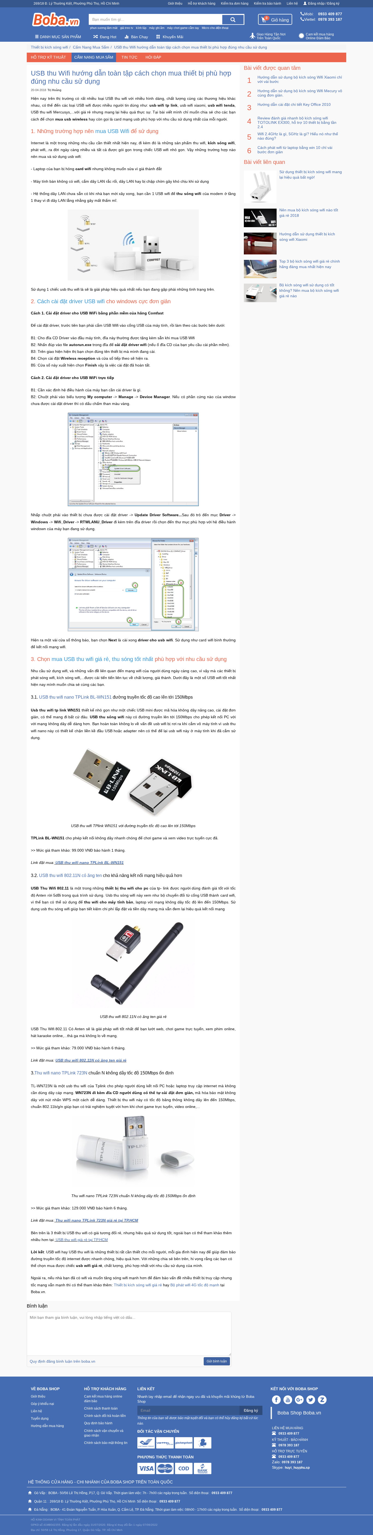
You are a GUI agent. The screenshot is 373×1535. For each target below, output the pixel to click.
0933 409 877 (330, 14)
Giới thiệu (175, 3)
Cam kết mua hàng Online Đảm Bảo (320, 36)
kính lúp (141, 27)
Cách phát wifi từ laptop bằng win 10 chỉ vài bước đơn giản (294, 149)
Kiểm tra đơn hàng (234, 3)
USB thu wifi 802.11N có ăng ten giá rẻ (90, 1060)
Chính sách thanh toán (101, 1408)
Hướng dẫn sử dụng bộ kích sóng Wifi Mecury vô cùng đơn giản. (299, 93)
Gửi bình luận (217, 1361)
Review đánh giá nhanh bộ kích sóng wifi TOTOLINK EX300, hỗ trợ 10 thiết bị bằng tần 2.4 (296, 122)
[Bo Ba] (56, 19)
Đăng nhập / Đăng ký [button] (323, 3)
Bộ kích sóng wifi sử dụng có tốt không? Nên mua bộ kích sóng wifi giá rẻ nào (309, 290)
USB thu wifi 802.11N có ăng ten (70, 875)
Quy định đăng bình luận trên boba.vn (62, 1361)
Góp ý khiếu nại (42, 1404)
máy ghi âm (156, 27)
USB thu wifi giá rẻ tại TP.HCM (82, 1239)
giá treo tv (126, 27)
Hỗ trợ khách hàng (201, 3)
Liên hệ (292, 3)
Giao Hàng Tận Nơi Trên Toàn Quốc (271, 36)
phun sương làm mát (103, 27)
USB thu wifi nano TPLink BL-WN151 (75, 697)
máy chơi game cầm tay (183, 27)
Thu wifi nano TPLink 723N (61, 1073)
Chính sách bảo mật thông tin (106, 1443)
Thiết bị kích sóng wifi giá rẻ (138, 1285)
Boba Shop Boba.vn (299, 1413)
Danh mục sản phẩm (60, 37)
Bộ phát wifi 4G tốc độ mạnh (194, 1285)
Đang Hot (108, 37)
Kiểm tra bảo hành (267, 3)
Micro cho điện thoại (215, 27)
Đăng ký (251, 1410)
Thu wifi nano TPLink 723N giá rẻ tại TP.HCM (96, 1220)
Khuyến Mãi (173, 37)
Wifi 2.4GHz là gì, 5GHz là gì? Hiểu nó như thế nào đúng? (297, 136)
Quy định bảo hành (98, 1423)
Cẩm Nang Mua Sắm (91, 47)
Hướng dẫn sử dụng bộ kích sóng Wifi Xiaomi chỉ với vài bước (299, 79)
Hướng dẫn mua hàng (47, 1426)
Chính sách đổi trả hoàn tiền (105, 1416)
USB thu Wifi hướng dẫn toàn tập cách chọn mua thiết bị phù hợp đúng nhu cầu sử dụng (190, 47)
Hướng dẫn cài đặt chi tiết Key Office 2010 (294, 104)
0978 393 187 (330, 19)
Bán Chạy (139, 37)
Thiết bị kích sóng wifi (49, 47)
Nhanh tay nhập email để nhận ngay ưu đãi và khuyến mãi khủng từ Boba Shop (195, 1399)
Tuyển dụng (40, 1418)
